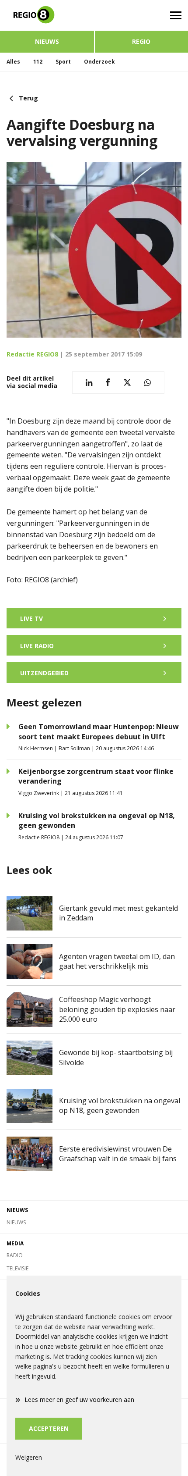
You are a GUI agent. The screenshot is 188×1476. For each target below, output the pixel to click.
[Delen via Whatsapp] (147, 382)
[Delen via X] (127, 382)
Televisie (17, 1268)
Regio (141, 41)
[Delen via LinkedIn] (89, 382)
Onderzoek (99, 61)
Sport (63, 61)
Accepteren (49, 1428)
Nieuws (47, 41)
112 (37, 61)
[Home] (47, 15)
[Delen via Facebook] (108, 382)
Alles (13, 61)
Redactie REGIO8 (32, 354)
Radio (15, 1255)
